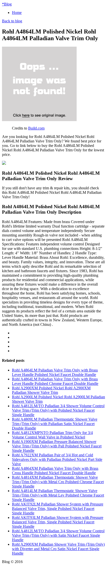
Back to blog (12, 21)
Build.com (36, 128)
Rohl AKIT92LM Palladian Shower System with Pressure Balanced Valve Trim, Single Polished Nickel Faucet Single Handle (57, 508)
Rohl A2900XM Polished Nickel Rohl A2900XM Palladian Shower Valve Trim (51, 390)
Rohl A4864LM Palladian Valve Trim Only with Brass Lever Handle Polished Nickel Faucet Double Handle (55, 372)
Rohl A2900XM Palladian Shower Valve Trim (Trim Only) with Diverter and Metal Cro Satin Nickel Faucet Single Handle (58, 548)
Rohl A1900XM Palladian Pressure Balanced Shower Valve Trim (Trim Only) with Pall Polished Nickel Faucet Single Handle (57, 446)
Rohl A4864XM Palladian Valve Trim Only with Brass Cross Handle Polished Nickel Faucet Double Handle (55, 470)
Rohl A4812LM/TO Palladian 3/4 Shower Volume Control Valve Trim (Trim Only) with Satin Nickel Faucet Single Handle (58, 535)
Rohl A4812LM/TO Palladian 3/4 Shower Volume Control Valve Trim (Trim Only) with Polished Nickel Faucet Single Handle (58, 410)
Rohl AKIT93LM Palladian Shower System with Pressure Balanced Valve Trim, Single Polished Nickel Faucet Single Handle (57, 522)
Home (17, 12)
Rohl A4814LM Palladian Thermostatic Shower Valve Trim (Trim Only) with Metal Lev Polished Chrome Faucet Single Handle (58, 495)
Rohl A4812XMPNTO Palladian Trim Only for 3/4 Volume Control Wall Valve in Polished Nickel (52, 435)
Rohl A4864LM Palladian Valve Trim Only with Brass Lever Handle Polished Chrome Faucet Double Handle (55, 381)
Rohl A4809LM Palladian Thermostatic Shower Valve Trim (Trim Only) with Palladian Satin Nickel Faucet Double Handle (54, 423)
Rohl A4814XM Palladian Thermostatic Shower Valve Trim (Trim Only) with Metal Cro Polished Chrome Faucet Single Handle (58, 481)
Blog (7, 4)
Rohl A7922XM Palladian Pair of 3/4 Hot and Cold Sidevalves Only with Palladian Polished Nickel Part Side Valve (57, 459)
